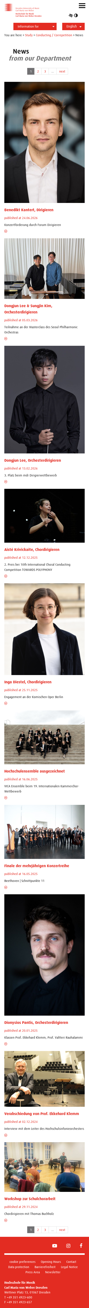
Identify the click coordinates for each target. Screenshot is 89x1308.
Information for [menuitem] (28, 26)
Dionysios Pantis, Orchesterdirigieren (36, 1022)
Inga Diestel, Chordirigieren (27, 682)
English (72, 26)
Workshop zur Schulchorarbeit (30, 1199)
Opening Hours (51, 1262)
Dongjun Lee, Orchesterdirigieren (32, 460)
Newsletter (52, 1272)
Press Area (32, 1272)
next (62, 71)
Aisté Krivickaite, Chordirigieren (31, 549)
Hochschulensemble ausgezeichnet (34, 771)
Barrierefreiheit (45, 1267)
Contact (71, 1262)
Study (29, 35)
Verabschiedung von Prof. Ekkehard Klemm (41, 1114)
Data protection (18, 1267)
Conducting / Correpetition (54, 35)
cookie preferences (22, 1262)
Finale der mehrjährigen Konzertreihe (36, 866)
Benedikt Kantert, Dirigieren (28, 210)
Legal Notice (69, 1267)
